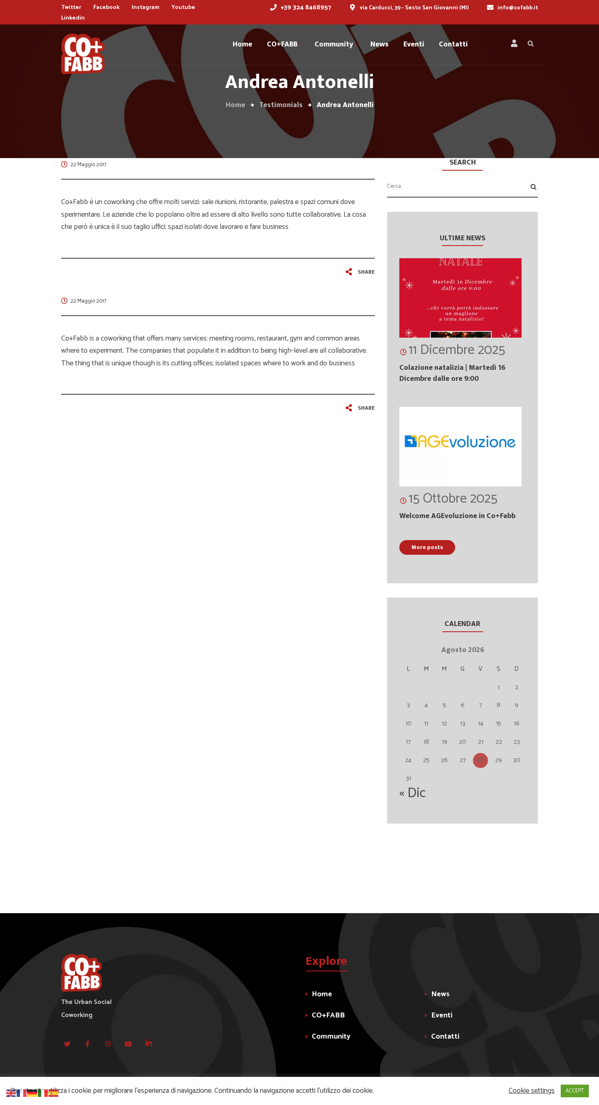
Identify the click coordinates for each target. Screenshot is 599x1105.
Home (322, 994)
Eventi (441, 1015)
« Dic (412, 793)
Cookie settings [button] (532, 1091)
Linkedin (73, 18)
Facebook (106, 7)
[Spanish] (53, 1093)
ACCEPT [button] (575, 1091)
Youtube (183, 7)
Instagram (145, 7)
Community (331, 1036)
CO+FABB (328, 1015)
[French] (22, 1093)
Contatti (445, 1036)
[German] (32, 1093)
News (440, 994)
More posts (427, 547)
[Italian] (43, 1093)
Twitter (71, 7)
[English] (11, 1093)
